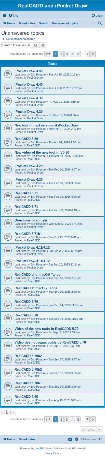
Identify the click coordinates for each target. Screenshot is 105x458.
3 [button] (67, 54)
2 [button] (61, 54)
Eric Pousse (38, 74)
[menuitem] (13, 16)
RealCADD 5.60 (26, 397)
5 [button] (78, 54)
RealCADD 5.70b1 (28, 383)
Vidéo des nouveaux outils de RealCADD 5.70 (50, 342)
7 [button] (87, 54)
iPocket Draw (35, 77)
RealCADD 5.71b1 (28, 234)
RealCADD (33, 145)
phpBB (39, 448)
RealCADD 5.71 (26, 193)
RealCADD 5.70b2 (28, 356)
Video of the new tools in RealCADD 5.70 (46, 329)
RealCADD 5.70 (26, 302)
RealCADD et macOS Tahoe (36, 288)
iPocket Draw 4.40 (29, 71)
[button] (48, 54)
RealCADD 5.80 (26, 139)
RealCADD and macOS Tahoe (37, 274)
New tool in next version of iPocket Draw (46, 125)
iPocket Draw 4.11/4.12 (32, 247)
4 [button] (72, 54)
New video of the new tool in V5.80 (42, 152)
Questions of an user (31, 220)
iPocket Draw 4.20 (29, 166)
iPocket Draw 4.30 (29, 98)
